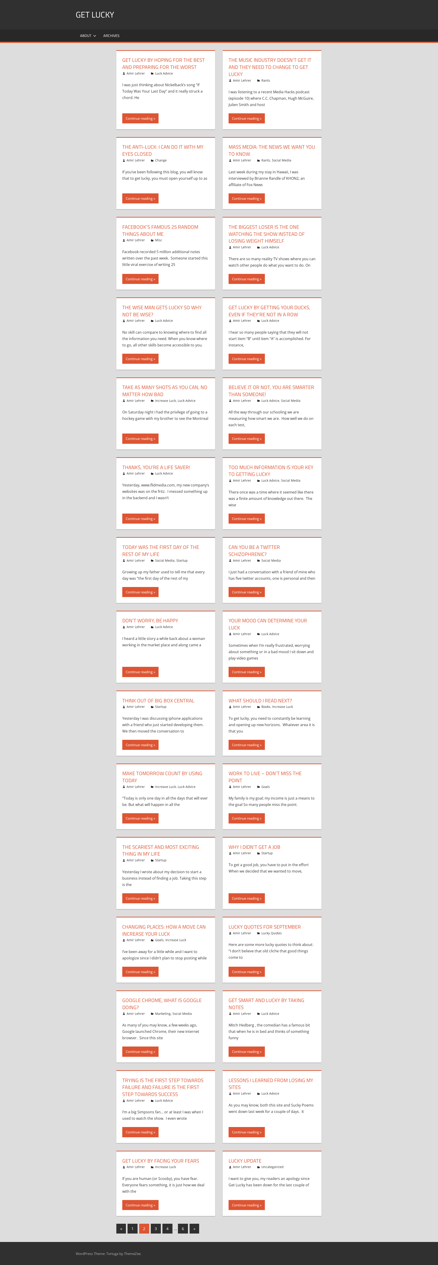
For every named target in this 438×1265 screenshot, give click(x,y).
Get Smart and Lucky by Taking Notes (266, 1003)
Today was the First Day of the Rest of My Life (160, 550)
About (85, 35)
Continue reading (139, 118)
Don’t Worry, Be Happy (150, 620)
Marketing (163, 1013)
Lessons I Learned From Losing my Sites (271, 1083)
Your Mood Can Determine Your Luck (268, 624)
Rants (265, 80)
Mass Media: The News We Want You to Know (272, 150)
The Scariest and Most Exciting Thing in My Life (160, 850)
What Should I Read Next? (260, 700)
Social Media (281, 160)
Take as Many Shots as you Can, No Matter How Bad (164, 390)
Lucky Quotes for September (265, 927)
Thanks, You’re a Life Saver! (156, 467)
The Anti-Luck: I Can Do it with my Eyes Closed (162, 150)
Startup (182, 560)
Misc (158, 240)
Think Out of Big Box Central (158, 700)
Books (265, 706)
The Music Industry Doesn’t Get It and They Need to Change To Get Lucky (270, 67)
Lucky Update (245, 1161)
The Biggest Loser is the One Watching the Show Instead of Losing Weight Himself (267, 234)
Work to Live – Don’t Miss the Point (265, 776)
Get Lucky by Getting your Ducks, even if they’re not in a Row (269, 311)
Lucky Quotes (271, 933)
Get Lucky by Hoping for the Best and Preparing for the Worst (163, 63)
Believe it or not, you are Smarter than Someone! (271, 390)
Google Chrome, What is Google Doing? (162, 1003)
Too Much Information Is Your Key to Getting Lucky (271, 470)
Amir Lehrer (136, 73)
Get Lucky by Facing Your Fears (160, 1161)
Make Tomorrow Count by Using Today (162, 776)
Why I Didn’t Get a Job (254, 847)
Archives (111, 35)
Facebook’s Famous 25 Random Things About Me (160, 230)
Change (161, 160)
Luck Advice (164, 73)
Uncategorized (272, 1167)
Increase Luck (165, 400)
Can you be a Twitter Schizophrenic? (254, 550)
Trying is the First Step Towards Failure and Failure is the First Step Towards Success (162, 1087)
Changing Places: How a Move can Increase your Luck (164, 930)
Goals (265, 786)
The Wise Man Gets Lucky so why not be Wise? (162, 311)
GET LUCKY (95, 14)
